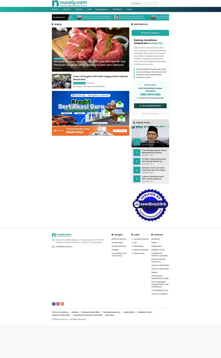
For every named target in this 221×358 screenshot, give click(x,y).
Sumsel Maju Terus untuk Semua (119, 254)
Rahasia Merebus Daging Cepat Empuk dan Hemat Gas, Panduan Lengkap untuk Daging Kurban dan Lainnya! (90, 63)
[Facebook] (54, 304)
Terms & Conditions (159, 294)
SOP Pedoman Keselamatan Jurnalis (160, 277)
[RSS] (62, 304)
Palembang (138, 246)
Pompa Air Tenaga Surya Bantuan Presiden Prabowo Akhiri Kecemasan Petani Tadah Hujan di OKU (120, 17)
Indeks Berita (156, 246)
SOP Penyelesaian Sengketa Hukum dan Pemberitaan (160, 284)
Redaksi (154, 272)
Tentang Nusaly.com (159, 290)
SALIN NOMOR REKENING (151, 106)
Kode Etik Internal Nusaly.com (158, 260)
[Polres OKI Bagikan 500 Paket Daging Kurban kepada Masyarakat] (61, 81)
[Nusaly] (69, 3)
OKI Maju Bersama (119, 246)
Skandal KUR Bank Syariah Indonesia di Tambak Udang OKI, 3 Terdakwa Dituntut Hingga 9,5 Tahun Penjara (158, 17)
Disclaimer (155, 239)
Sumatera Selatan (141, 239)
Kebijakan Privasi (157, 250)
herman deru (139, 253)
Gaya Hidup (58, 58)
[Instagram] (58, 304)
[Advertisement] (69, 341)
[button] (156, 3)
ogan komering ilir (141, 250)
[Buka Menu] (167, 3)
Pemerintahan (117, 242)
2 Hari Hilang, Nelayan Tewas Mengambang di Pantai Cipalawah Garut (154, 151)
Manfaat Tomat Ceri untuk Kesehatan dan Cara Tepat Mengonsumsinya (153, 169)
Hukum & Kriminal (79, 83)
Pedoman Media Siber (160, 265)
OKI (135, 242)
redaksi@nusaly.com (64, 246)
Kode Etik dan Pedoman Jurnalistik (159, 254)
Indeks (154, 242)
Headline (115, 250)
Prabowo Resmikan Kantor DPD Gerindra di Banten (153, 177)
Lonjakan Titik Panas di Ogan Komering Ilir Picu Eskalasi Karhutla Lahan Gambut (85, 17)
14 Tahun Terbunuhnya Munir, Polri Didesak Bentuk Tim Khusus (154, 160)
